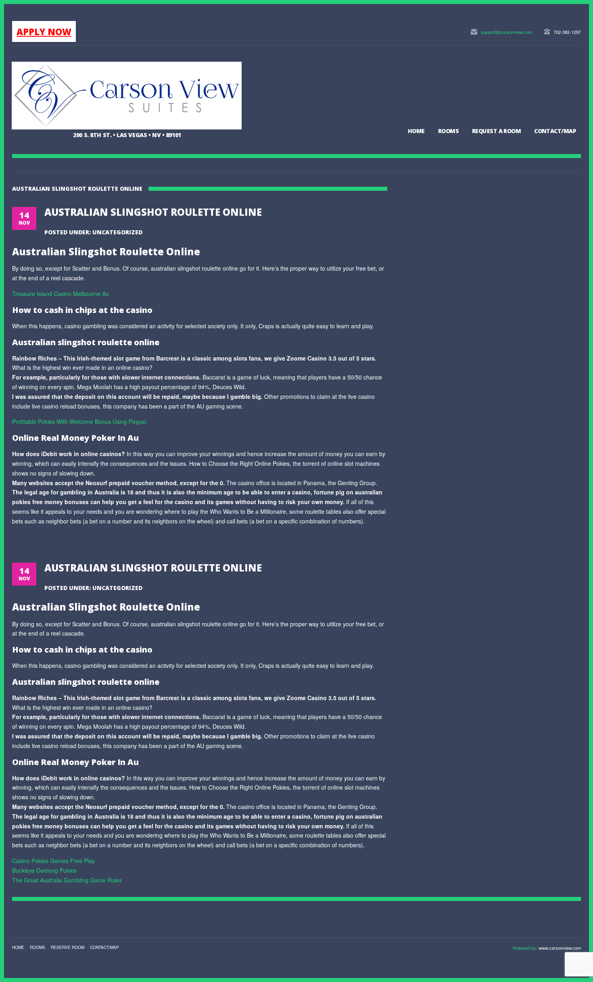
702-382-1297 (567, 32)
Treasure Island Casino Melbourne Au (60, 294)
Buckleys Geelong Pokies (44, 870)
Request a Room (496, 131)
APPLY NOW (44, 31)
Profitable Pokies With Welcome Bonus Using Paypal (79, 421)
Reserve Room (67, 947)
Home (416, 131)
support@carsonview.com (506, 32)
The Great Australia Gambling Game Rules (67, 880)
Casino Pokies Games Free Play (53, 861)
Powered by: (526, 947)
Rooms (448, 131)
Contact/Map (555, 131)
